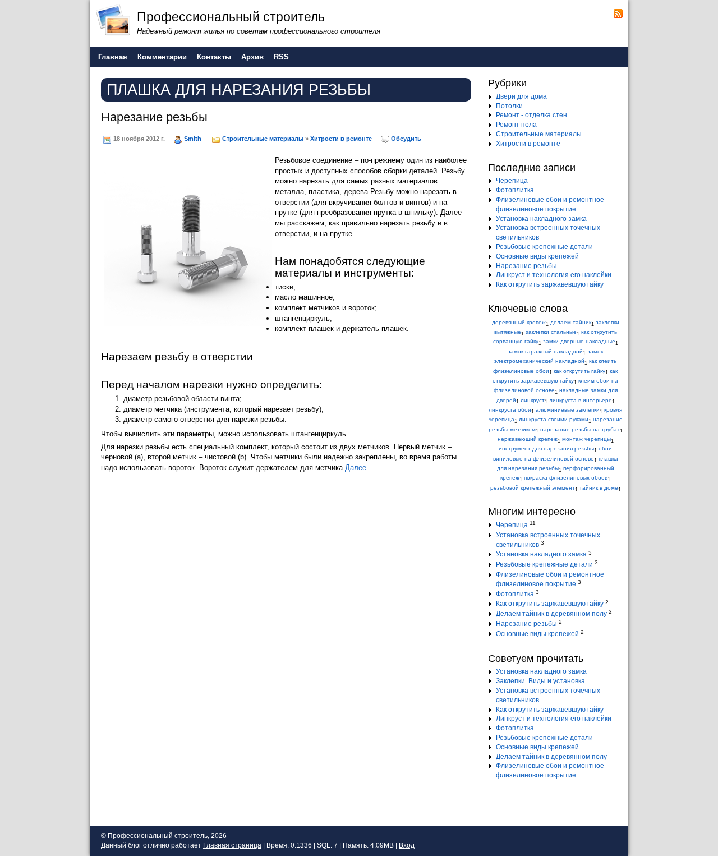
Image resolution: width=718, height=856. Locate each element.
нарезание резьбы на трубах (580, 429)
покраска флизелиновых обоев (565, 478)
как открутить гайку (579, 371)
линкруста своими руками (553, 419)
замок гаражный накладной (545, 351)
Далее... (359, 467)
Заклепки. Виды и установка (540, 681)
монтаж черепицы (586, 439)
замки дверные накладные (579, 341)
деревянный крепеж (519, 322)
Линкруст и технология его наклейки (553, 275)
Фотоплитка (515, 190)
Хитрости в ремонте (341, 138)
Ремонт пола (516, 124)
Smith (192, 138)
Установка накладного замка (541, 219)
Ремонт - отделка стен (531, 115)
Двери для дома (521, 96)
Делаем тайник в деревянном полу (551, 614)
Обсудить (406, 138)
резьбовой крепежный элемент (532, 488)
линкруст (533, 400)
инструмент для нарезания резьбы (546, 448)
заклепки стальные (551, 332)
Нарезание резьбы (154, 117)
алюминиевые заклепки (568, 410)
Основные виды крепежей (537, 256)
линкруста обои (510, 410)
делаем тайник (570, 322)
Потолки (509, 106)
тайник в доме (598, 488)
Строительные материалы (262, 138)
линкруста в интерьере (580, 400)
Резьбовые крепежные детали (544, 247)
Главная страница (232, 845)
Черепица (512, 181)
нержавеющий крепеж (528, 439)
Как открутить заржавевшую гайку (550, 284)
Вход (407, 845)
